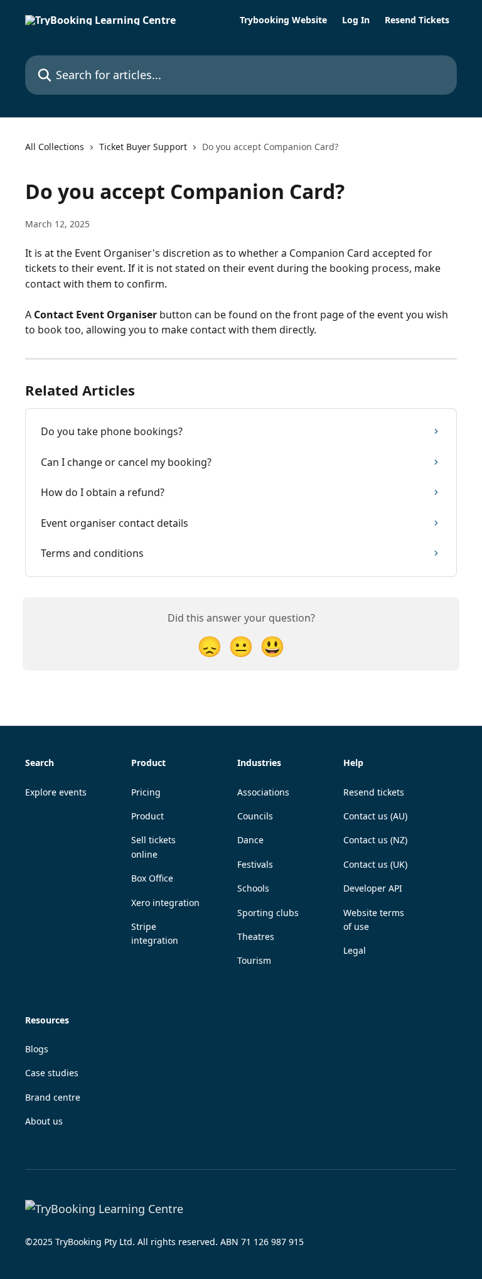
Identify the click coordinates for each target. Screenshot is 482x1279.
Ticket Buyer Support (143, 147)
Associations (263, 792)
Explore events (56, 792)
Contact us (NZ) (375, 840)
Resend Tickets (417, 20)
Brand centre (52, 1097)
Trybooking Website (283, 20)
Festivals (255, 864)
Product (147, 816)
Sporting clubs (268, 913)
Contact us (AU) (375, 816)
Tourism (254, 960)
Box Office (152, 878)
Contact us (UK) (375, 864)
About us (44, 1121)
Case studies (51, 1073)
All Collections (54, 147)
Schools (253, 888)
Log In (356, 20)
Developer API (372, 888)
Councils (255, 816)
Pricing (146, 792)
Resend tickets (373, 792)
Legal (354, 950)
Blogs (36, 1049)
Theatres (255, 936)
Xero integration (165, 903)
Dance (250, 840)
